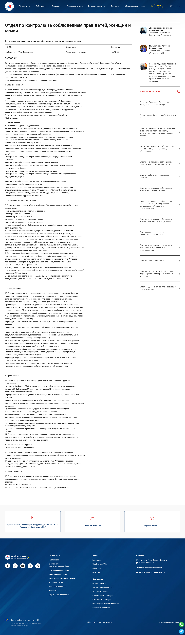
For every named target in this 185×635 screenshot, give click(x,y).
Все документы (99, 583)
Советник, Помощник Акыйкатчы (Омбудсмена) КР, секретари (154, 103)
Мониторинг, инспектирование (62, 578)
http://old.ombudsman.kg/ (19, 626)
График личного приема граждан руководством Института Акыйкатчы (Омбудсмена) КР (32, 525)
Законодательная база (59, 566)
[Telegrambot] (181, 631)
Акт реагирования (100, 591)
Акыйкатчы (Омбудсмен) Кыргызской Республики (160, 31)
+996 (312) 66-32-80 (153, 567)
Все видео (97, 560)
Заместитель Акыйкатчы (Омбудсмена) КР (160, 49)
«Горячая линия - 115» (150, 91)
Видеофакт (97, 568)
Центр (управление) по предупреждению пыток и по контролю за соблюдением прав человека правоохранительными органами (158, 132)
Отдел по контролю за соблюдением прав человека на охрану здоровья (156, 220)
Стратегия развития (101, 608)
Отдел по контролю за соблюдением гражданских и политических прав (156, 163)
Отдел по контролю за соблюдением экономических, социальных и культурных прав (156, 247)
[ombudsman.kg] (9, 6)
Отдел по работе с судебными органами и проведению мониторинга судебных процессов (157, 273)
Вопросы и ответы (75, 6)
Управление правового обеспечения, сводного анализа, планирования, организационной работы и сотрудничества (156, 205)
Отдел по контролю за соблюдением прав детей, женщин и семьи (156, 189)
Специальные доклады (59, 570)
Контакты (115, 6)
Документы (56, 6)
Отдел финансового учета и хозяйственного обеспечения (153, 233)
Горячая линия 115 (158, 6)
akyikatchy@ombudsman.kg (153, 572)
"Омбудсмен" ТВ (99, 564)
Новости (96, 572)
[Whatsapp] (181, 625)
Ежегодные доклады (58, 574)
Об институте (24, 6)
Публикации (41, 6)
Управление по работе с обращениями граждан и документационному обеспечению (157, 148)
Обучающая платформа (134, 6)
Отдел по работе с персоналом (153, 261)
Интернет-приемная (96, 6)
